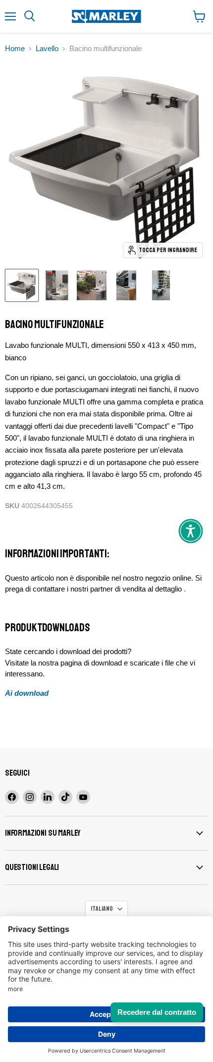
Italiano (102, 909)
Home (15, 48)
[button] (190, 531)
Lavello (47, 48)
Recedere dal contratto (156, 1012)
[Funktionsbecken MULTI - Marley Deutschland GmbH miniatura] (21, 285)
